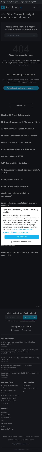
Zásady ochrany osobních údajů (22, 229)
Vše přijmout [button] (22, 237)
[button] (21, 232)
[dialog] (21, 226)
